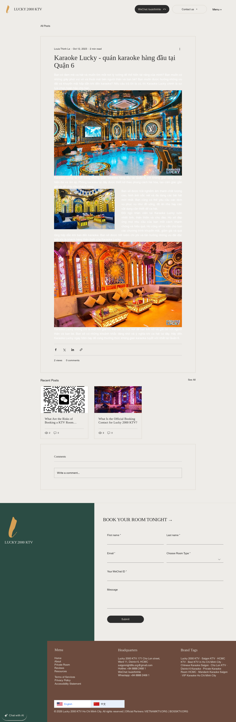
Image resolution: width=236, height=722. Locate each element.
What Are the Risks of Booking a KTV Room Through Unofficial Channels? (64, 420)
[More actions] (180, 49)
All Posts (45, 25)
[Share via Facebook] (55, 349)
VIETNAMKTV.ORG (155, 711)
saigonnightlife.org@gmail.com (135, 665)
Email (111, 553)
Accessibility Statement (68, 683)
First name (114, 535)
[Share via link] (81, 349)
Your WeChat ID (117, 571)
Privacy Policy (63, 680)
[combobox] (195, 559)
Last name (173, 535)
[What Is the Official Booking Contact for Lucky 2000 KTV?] (118, 399)
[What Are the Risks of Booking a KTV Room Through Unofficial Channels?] (64, 399)
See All (192, 379)
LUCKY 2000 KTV (28, 9)
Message (112, 589)
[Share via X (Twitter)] (64, 349)
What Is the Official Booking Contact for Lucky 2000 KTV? (117, 420)
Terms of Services (65, 676)
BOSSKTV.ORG (178, 711)
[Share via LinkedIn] (72, 349)
